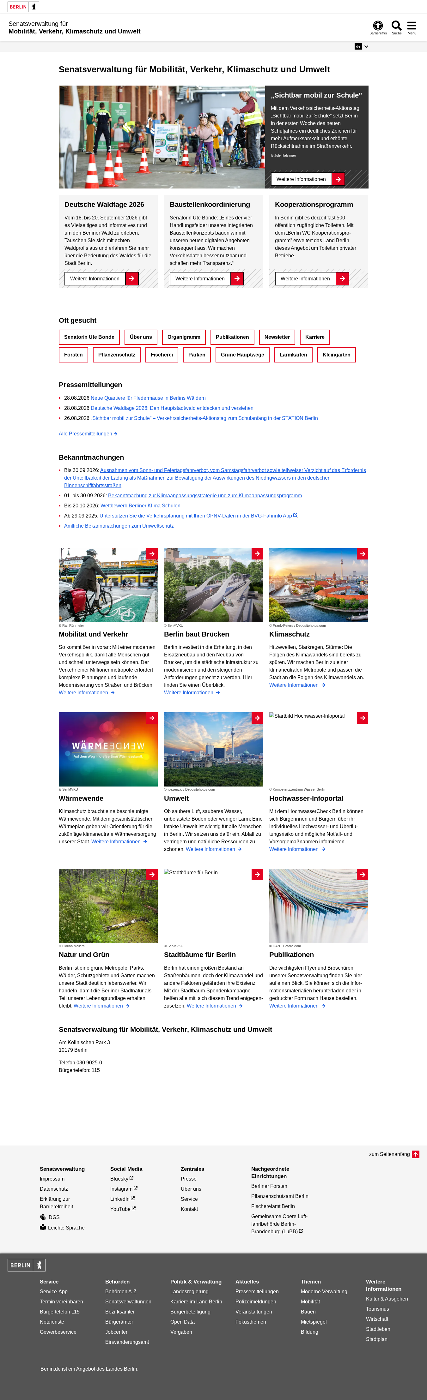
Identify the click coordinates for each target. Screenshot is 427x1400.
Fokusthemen (250, 1322)
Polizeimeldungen (255, 1301)
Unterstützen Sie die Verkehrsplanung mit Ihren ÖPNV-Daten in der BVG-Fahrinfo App (196, 515)
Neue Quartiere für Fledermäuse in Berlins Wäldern (148, 398)
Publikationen (232, 337)
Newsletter (277, 337)
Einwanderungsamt (127, 1342)
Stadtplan (376, 1339)
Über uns (141, 337)
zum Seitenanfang (389, 1154)
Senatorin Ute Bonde (89, 337)
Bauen (308, 1311)
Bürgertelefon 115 (60, 1311)
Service (189, 1199)
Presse (189, 1179)
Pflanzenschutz (116, 354)
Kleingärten (337, 354)
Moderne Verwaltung (324, 1291)
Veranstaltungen (253, 1311)
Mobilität (310, 1301)
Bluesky (119, 1179)
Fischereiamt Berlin (273, 1206)
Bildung (309, 1332)
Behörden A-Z (121, 1291)
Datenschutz (54, 1189)
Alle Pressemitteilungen (85, 433)
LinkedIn (120, 1199)
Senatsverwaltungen (128, 1301)
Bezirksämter (120, 1311)
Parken (196, 354)
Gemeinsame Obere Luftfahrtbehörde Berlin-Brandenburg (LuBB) (279, 1224)
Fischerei (162, 354)
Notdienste (52, 1322)
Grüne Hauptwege (242, 354)
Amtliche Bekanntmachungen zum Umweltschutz (119, 526)
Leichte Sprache (66, 1227)
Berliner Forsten (269, 1186)
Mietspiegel (314, 1322)
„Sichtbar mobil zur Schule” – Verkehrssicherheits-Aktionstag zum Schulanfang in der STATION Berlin (204, 418)
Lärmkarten (293, 354)
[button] (361, 46)
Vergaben (181, 1332)
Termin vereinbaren (61, 1301)
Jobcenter (116, 1332)
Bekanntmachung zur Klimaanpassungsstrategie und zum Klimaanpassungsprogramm (205, 495)
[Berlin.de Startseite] (23, 7)
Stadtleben (378, 1329)
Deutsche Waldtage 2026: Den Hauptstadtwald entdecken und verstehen (172, 408)
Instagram (121, 1189)
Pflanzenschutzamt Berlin (279, 1196)
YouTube (120, 1209)
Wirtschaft (377, 1319)
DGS (54, 1217)
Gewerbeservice (58, 1332)
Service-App (54, 1291)
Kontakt (189, 1209)
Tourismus (377, 1309)
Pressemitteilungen (257, 1291)
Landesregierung (189, 1291)
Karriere (315, 337)
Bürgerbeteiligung (190, 1311)
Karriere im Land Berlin (196, 1301)
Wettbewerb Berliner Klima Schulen (140, 505)
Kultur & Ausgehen (387, 1298)
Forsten (73, 354)
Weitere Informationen (301, 179)
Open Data (182, 1322)
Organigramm (184, 337)
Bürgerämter (119, 1322)
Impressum (52, 1179)
